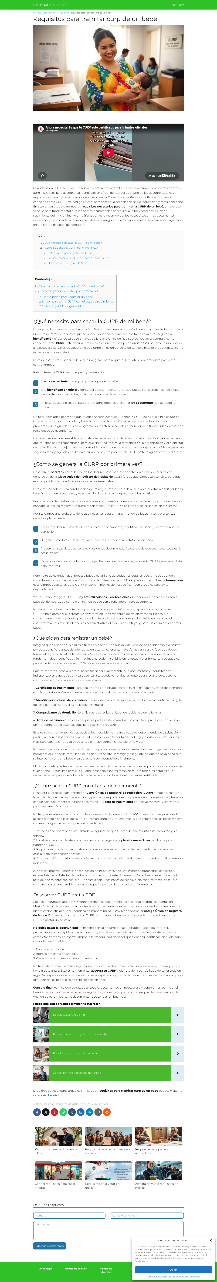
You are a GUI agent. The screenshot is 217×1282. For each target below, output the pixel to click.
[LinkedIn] (81, 1112)
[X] (46, 1112)
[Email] (98, 1112)
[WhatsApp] (63, 1112)
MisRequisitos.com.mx (50, 5)
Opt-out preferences (157, 1276)
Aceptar (173, 1269)
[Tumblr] (72, 1112)
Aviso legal (195, 1276)
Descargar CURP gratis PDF (66, 263)
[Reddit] (107, 1112)
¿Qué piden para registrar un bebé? (71, 253)
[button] (210, 1240)
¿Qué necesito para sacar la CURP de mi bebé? (72, 242)
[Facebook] (37, 1112)
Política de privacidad (178, 1276)
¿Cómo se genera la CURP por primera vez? (71, 247)
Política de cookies (76, 1268)
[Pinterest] (54, 1112)
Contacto (178, 4)
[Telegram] (89, 1112)
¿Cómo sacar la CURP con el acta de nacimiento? (79, 258)
